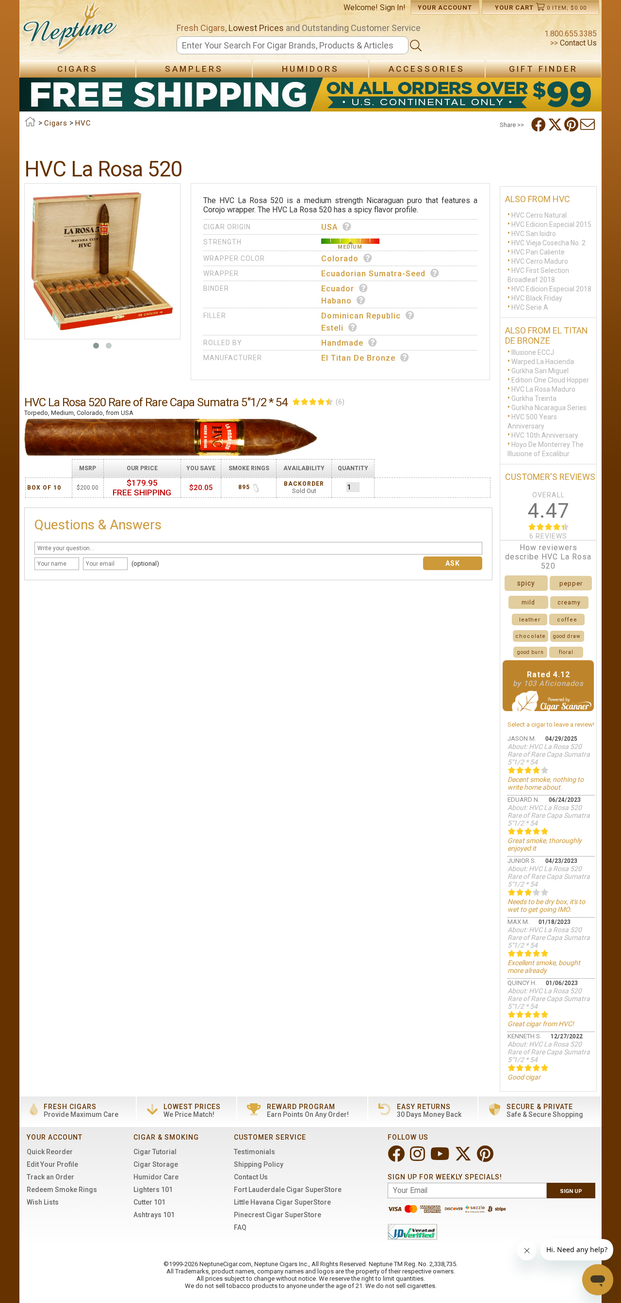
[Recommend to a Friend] (588, 124)
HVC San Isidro (533, 234)
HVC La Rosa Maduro (543, 389)
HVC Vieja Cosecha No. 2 (548, 243)
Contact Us (577, 43)
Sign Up (571, 1191)
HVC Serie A (529, 307)
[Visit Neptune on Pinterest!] (486, 1157)
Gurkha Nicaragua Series (549, 408)
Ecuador (337, 288)
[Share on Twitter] (556, 124)
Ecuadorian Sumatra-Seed (373, 273)
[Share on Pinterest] (572, 124)
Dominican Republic (361, 315)
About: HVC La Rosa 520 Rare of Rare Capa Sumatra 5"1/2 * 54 (548, 754)
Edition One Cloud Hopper (550, 380)
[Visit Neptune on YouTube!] (440, 1157)
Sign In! (393, 7)
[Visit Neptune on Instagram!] (418, 1157)
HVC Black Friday (536, 298)
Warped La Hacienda (542, 361)
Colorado (340, 258)
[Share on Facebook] (539, 124)
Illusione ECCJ (532, 352)
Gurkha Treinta (533, 398)
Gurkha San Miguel (540, 371)
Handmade (342, 343)
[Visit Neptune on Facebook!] (397, 1157)
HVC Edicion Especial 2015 (551, 224)
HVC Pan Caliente (538, 252)
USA (329, 227)
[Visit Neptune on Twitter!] (464, 1157)
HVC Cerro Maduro (539, 261)
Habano (336, 300)
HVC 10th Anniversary (544, 435)
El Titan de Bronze (358, 358)
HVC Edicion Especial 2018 (551, 289)
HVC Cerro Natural (539, 215)
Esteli (332, 328)
